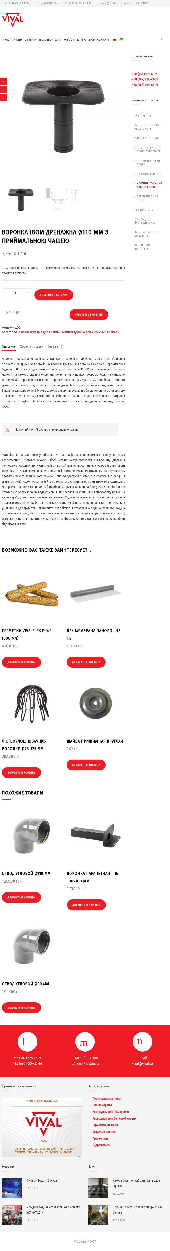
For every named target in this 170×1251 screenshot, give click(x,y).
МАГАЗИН (17, 39)
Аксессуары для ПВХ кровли (111, 1112)
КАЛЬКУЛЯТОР (86, 39)
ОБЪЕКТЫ (30, 39)
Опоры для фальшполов (144, 220)
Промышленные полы (149, 162)
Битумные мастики (104, 1132)
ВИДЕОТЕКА (45, 39)
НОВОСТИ (69, 39)
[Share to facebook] (3, 81)
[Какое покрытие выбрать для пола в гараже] (98, 1188)
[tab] (9, 347)
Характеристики (31, 346)
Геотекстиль (143, 209)
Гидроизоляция (149, 174)
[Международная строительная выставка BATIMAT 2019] (12, 1215)
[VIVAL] (13, 20)
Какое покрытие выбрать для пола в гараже (137, 1183)
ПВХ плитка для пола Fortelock (149, 149)
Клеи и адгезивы (146, 138)
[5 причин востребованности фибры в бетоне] (98, 1215)
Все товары (143, 115)
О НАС (5, 39)
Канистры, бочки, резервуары (147, 126)
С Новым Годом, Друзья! (42, 1181)
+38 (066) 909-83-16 (79, 3)
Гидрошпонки (101, 1145)
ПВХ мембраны (102, 1105)
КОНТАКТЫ (103, 39)
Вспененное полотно (143, 247)
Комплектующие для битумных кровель (90, 332)
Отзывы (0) (56, 346)
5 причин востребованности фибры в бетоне (137, 1209)
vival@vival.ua (110, 3)
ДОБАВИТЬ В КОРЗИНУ (54, 295)
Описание (9, 346)
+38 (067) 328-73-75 (48, 3)
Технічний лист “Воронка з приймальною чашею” (48, 430)
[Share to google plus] (3, 97)
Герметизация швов (147, 198)
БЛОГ (58, 39)
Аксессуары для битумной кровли (114, 1118)
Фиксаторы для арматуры (146, 234)
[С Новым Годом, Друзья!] (12, 1188)
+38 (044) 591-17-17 (18, 3)
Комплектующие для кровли (39, 332)
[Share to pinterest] (3, 89)
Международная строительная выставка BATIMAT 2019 (53, 1209)
